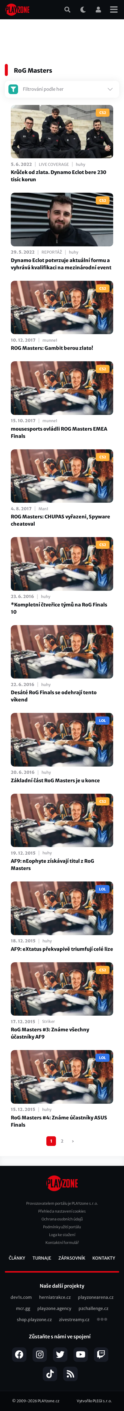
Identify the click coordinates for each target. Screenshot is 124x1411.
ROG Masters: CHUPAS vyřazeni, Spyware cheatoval (60, 520)
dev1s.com (21, 1297)
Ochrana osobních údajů (62, 1219)
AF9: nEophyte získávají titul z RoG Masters (52, 864)
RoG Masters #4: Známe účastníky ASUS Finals (59, 1121)
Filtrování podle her (43, 89)
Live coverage (54, 164)
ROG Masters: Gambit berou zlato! (52, 348)
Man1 (43, 508)
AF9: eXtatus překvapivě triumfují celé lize (62, 949)
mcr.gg (23, 1308)
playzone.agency (54, 1308)
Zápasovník (71, 1258)
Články (17, 1258)
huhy (80, 164)
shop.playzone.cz (34, 1319)
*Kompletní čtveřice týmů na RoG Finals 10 (59, 608)
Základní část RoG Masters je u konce (55, 780)
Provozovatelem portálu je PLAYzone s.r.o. (62, 1203)
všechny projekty (102, 1320)
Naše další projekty (62, 1286)
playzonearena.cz (95, 1297)
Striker (48, 1021)
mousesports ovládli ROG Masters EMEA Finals (59, 432)
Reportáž (52, 252)
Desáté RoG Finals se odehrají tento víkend (54, 696)
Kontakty (103, 1258)
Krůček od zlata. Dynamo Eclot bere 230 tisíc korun (58, 175)
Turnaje (42, 1258)
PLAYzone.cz (48, 1401)
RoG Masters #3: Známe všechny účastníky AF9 (50, 1033)
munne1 (49, 340)
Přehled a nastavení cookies (62, 1211)
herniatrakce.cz (55, 1297)
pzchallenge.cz (93, 1308)
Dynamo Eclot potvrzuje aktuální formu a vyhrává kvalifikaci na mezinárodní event (61, 263)
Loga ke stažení (62, 1234)
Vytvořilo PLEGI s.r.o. (94, 1401)
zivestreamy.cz (74, 1319)
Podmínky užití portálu (62, 1227)
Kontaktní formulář (62, 1242)
